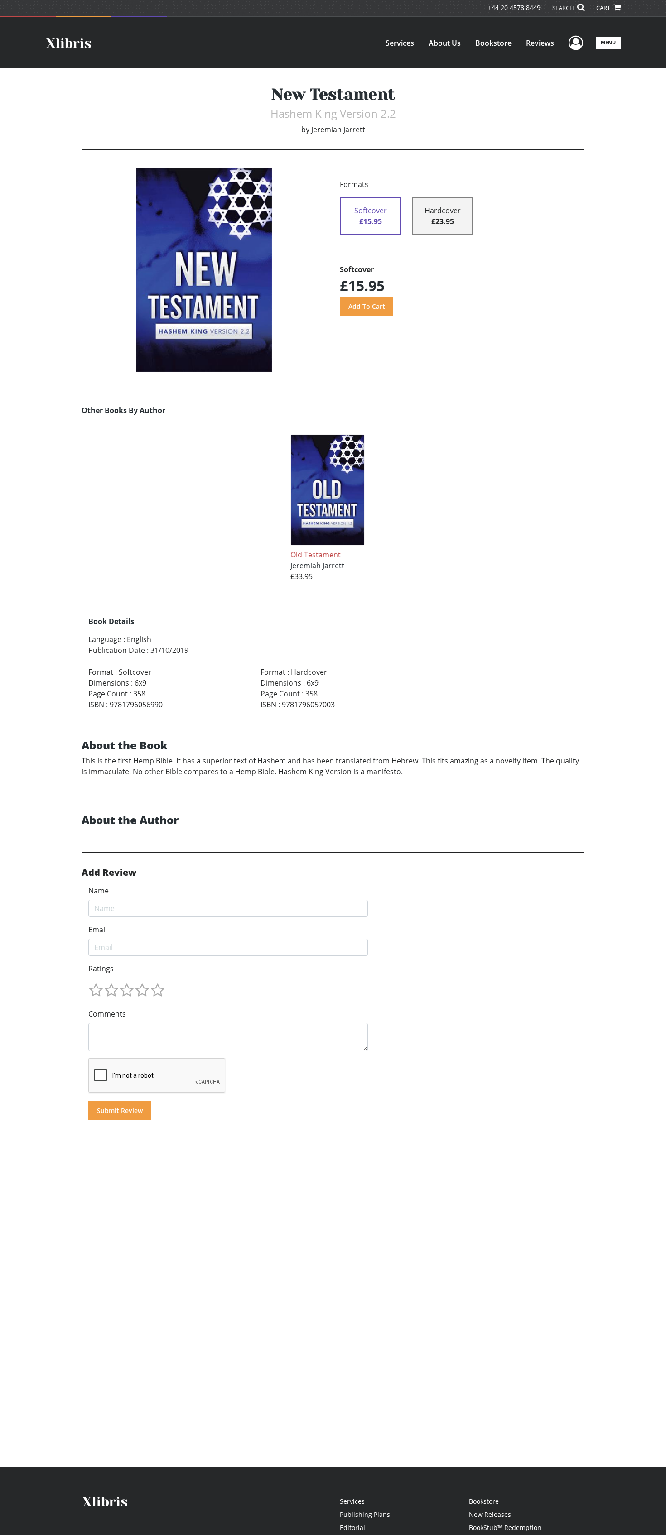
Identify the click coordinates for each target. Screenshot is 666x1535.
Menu (608, 42)
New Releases (490, 1514)
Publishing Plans (365, 1514)
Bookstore (493, 43)
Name (98, 891)
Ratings (101, 969)
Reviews (540, 43)
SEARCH (563, 8)
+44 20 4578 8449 (514, 7)
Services (400, 43)
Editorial (352, 1527)
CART (604, 8)
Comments (107, 1014)
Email (97, 930)
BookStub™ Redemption (505, 1527)
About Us (445, 43)
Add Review (109, 872)
